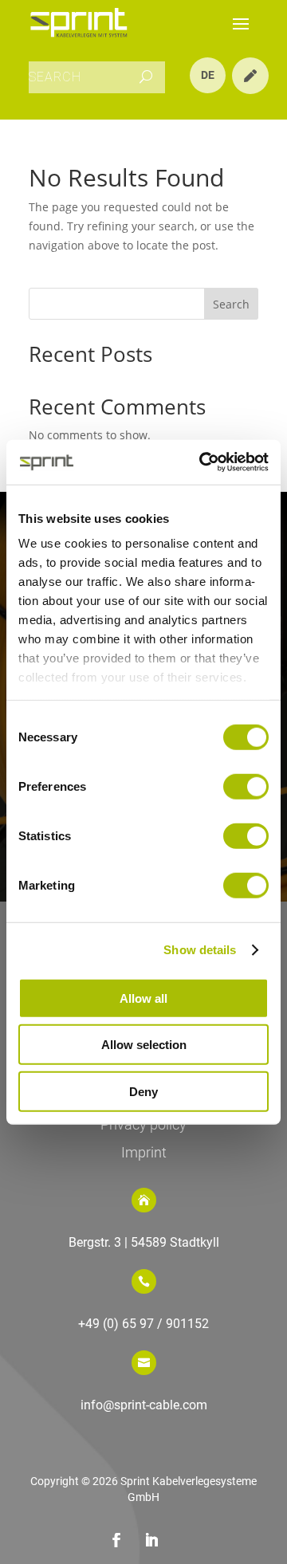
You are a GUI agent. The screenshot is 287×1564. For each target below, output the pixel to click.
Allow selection (144, 1044)
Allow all (143, 997)
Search (231, 304)
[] (250, 89)
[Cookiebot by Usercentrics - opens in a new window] (202, 462)
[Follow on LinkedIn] (151, 1540)
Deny (143, 1091)
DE (207, 75)
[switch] (246, 786)
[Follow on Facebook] (116, 1540)
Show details (199, 950)
